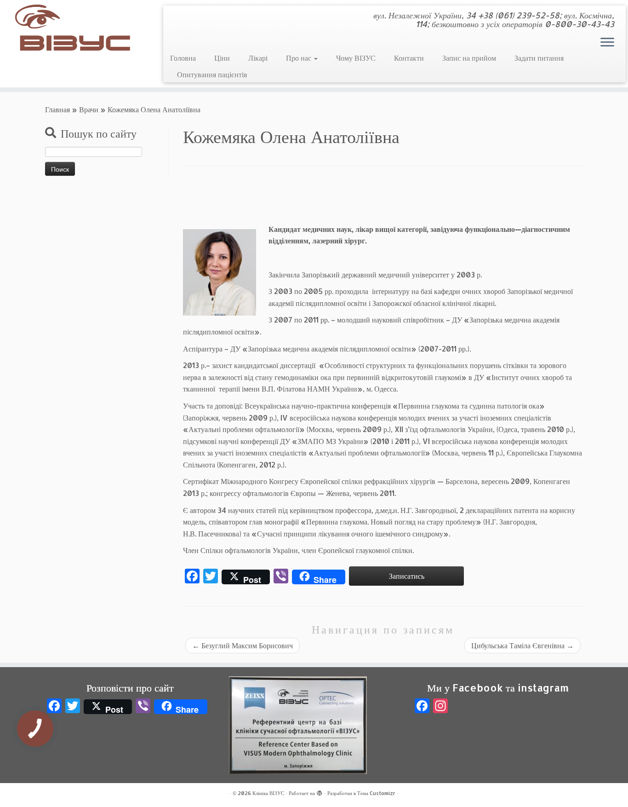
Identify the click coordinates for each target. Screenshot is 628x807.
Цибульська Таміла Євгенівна (522, 645)
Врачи (88, 109)
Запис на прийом (469, 58)
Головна (183, 58)
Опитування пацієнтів (212, 74)
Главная (57, 109)
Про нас (299, 58)
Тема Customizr (376, 793)
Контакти (409, 58)
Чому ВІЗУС (356, 58)
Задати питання (539, 58)
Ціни (222, 58)
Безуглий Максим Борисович (242, 645)
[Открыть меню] (607, 43)
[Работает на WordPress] (319, 791)
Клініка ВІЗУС (268, 793)
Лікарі (258, 58)
